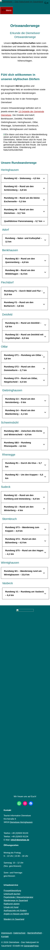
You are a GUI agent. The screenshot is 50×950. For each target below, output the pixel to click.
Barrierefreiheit (34, 933)
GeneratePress (31, 946)
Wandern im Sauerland (14, 919)
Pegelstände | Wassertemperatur (18, 897)
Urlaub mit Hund (11, 907)
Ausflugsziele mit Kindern (15, 910)
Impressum (6, 933)
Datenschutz (19, 933)
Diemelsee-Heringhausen (21, 822)
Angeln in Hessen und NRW (16, 914)
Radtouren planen (12, 904)
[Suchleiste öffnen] (46, 3)
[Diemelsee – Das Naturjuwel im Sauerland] (21, 1)
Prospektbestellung (12, 890)
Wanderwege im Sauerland (16, 900)
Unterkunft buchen (12, 894)
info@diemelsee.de (20, 840)
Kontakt (5, 936)
